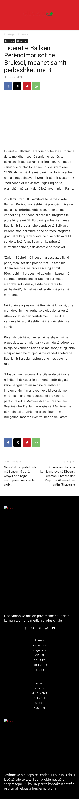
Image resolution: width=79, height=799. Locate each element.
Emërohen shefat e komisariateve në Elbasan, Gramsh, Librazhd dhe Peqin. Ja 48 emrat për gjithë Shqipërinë (57, 476)
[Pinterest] (27, 86)
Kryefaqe (9, 34)
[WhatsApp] (36, 86)
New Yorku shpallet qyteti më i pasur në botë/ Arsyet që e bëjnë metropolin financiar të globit (21, 476)
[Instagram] (32, 628)
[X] (17, 86)
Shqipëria (21, 40)
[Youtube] (53, 628)
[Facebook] (8, 86)
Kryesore (23, 34)
